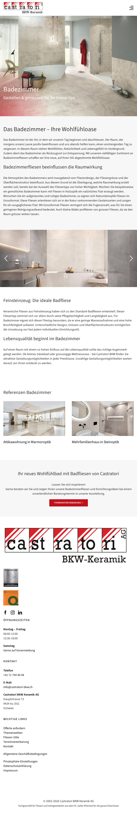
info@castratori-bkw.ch (18, 687)
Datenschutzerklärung (17, 766)
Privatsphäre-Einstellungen (20, 761)
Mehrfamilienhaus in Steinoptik (95, 442)
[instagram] (13, 612)
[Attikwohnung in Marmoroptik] (34, 402)
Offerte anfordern (14, 728)
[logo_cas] (23, 3)
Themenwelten (13, 733)
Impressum (10, 770)
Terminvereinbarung (16, 742)
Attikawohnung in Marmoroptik (27, 442)
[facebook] (5, 612)
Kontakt (8, 746)
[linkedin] (20, 612)
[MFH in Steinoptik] (103, 402)
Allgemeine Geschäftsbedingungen (25, 754)
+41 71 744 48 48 (13, 675)
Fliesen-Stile (11, 737)
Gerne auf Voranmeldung (19, 650)
